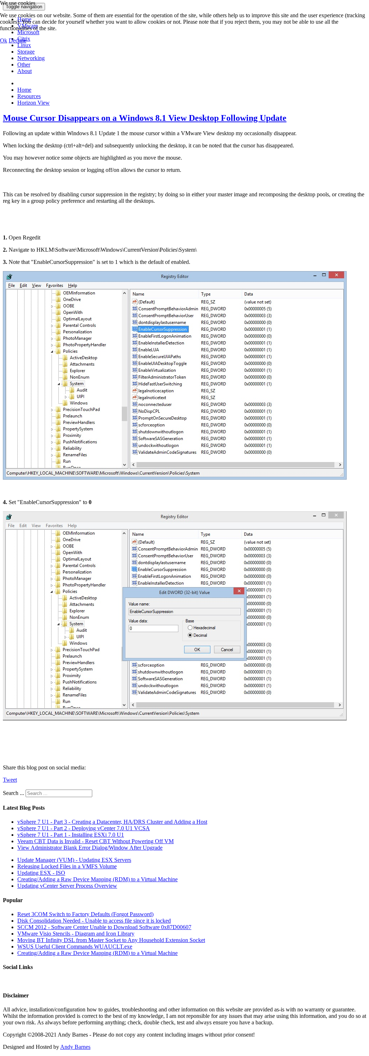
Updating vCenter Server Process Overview (67, 886)
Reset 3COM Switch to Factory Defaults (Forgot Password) (85, 914)
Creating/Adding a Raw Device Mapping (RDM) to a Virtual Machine (97, 879)
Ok (3, 40)
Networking (31, 58)
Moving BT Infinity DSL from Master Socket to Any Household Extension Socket (111, 940)
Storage (26, 52)
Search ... (13, 793)
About (24, 71)
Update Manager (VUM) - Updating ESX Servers (74, 860)
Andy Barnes (75, 1047)
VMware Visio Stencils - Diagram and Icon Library (75, 934)
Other (23, 64)
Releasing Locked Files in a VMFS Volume (67, 866)
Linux (24, 45)
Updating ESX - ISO (41, 873)
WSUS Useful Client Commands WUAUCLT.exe (74, 946)
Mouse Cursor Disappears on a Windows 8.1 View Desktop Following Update (144, 118)
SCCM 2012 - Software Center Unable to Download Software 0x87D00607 (104, 927)
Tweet (10, 780)
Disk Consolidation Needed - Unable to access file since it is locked (94, 921)
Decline (17, 40)
